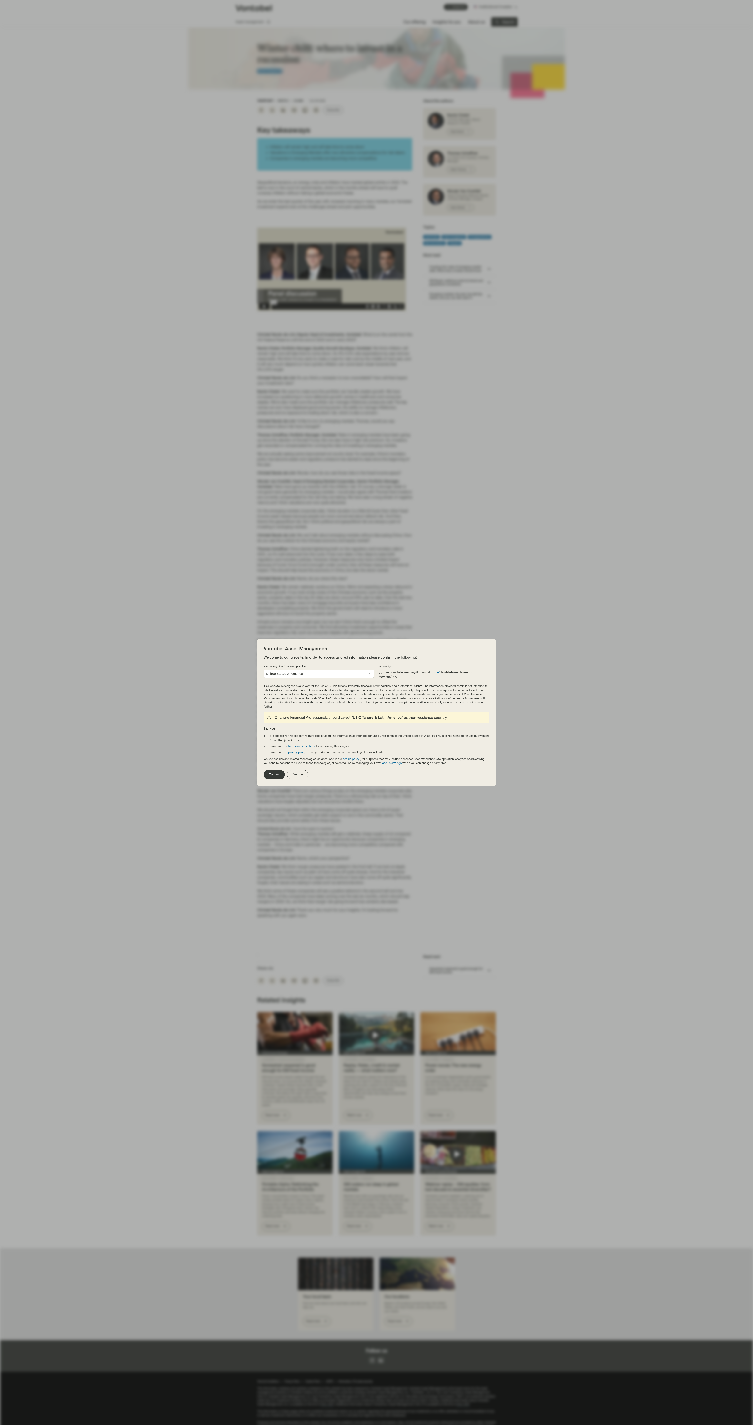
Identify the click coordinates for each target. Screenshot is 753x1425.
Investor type (386, 666)
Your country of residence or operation (285, 666)
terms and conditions (302, 746)
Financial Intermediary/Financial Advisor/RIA (404, 674)
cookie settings (392, 763)
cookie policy (351, 759)
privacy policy (297, 752)
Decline (298, 774)
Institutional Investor (457, 672)
